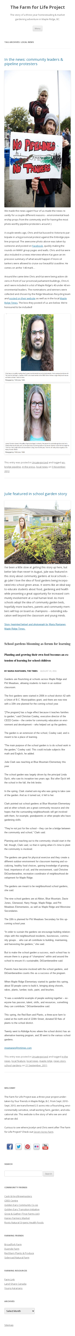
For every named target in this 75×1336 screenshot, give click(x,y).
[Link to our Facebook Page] (10, 1147)
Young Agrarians (13, 1288)
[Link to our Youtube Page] (45, 1147)
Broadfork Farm (13, 1244)
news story (60, 1061)
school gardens (12, 1065)
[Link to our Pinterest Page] (28, 1147)
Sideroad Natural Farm (16, 1257)
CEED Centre (11, 1200)
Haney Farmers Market (17, 1218)
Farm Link (9, 1279)
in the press (28, 466)
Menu (37, 28)
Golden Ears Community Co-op (21, 1205)
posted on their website (22, 298)
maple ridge (45, 1061)
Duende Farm (11, 1248)
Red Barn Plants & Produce (19, 1253)
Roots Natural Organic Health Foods (24, 1222)
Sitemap (8, 1325)
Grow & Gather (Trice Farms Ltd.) (22, 1213)
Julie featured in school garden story (35, 493)
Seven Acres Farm (43, 1131)
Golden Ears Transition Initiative (22, 1209)
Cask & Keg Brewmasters (18, 1196)
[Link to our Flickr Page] (36, 1147)
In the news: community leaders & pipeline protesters (33, 61)
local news (42, 466)
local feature (18, 1061)
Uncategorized (40, 462)
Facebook (37, 245)
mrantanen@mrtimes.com (18, 1048)
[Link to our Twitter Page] (19, 1147)
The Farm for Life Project (37, 7)
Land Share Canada (15, 1283)
